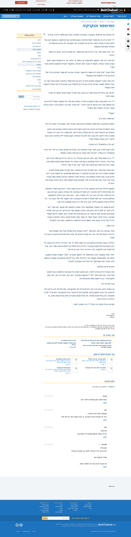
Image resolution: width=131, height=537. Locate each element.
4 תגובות (67, 364)
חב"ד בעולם (45, 512)
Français (37, 109)
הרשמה (76, 510)
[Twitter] (17, 525)
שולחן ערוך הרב (45, 510)
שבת (61, 508)
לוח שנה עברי (74, 506)
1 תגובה (103, 364)
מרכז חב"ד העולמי (60, 524)
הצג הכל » (72, 347)
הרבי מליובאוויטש (44, 506)
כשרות (102, 22)
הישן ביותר (95, 387)
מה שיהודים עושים (63, 368)
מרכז (107, 531)
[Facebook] (21, 525)
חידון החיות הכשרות (68, 340)
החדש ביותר (103, 387)
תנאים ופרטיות (26, 531)
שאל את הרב (35, 10)
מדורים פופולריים (93, 16)
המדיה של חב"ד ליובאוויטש (98, 531)
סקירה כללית (45, 505)
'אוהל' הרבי (46, 508)
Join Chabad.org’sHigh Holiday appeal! (74, 2)
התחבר (51, 10)
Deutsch (25, 109)
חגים (61, 505)
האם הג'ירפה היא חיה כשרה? (95, 368)
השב (105, 403)
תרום (10, 10)
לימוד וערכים (109, 16)
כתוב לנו (18, 531)
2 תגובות (103, 370)
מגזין (90, 508)
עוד (40, 83)
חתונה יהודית (59, 506)
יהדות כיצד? (121, 16)
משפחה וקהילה (77, 16)
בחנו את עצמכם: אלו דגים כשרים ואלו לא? (96, 340)
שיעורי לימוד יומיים (73, 508)
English (32, 109)
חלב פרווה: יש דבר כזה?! (97, 359)
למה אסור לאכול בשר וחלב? (101, 343)
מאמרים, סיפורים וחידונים (89, 22)
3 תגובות (67, 373)
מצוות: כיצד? (110, 22)
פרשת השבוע (59, 512)
